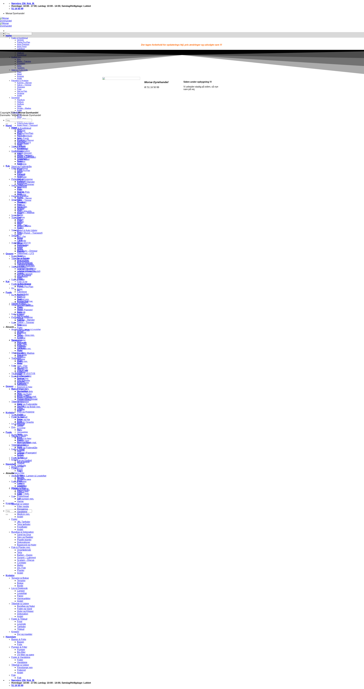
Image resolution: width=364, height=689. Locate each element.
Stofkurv (21, 207)
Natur (20, 161)
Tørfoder (21, 626)
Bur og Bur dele (25, 391)
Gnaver (10, 253)
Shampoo (22, 187)
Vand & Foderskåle (21, 304)
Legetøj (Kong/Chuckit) (28, 271)
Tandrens (21, 164)
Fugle (9, 292)
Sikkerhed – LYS (25, 253)
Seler (19, 248)
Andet (20, 177)
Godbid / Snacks (25, 422)
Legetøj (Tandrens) (26, 269)
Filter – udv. (23, 491)
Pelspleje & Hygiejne (22, 179)
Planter (20, 570)
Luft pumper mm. (25, 499)
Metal (19, 117)
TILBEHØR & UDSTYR (23, 373)
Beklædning (23, 261)
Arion (19, 289)
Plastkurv (21, 217)
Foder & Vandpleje (20, 657)
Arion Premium (24, 136)
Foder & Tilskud (19, 417)
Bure (19, 437)
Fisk (13, 496)
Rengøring (21, 357)
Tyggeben (22, 159)
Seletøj (15, 235)
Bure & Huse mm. (20, 389)
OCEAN (21, 131)
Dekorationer (23, 542)
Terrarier (21, 580)
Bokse (20, 583)
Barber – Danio (24, 555)
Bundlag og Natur (24, 438)
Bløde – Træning (25, 156)
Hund (9, 35)
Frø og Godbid (24, 460)
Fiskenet (21, 670)
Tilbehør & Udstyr (20, 258)
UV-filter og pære (25, 654)
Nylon (20, 238)
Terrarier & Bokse (20, 578)
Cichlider (21, 562)
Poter (19, 189)
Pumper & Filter (17, 473)
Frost (19, 621)
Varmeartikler (22, 432)
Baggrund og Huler (24, 387)
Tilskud (20, 424)
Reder (20, 440)
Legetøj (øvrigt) (24, 274)
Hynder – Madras (25, 212)
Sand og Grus (24, 534)
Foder (13, 366)
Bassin (20, 469)
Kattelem (21, 384)
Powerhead (23, 496)
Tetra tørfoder (23, 524)
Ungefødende (24, 550)
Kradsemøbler (24, 376)
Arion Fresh (23, 138)
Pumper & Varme (20, 488)
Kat (7, 166)
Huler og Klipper (25, 611)
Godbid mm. (17, 151)
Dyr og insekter (24, 634)
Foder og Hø (22, 282)
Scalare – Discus (25, 560)
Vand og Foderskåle (21, 166)
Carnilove (22, 141)
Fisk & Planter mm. (20, 547)
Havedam (11, 464)
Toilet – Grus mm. (24, 211)
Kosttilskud (22, 148)
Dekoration (22, 614)
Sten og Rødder (25, 537)
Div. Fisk (21, 568)
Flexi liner (22, 246)
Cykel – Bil (22, 371)
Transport (16, 217)
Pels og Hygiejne (25, 412)
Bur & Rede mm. (19, 435)
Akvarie (21, 478)
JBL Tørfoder (23, 522)
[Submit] (7, 514)
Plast (19, 169)
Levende (21, 624)
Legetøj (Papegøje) (25, 310)
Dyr (12, 288)
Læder (20, 240)
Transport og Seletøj (27, 399)
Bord (19, 481)
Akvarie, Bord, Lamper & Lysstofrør (28, 476)
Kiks (19, 154)
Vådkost (21, 146)
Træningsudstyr (25, 263)
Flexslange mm (25, 667)
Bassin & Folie (18, 639)
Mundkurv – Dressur (27, 251)
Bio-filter (21, 652)
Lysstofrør (21, 428)
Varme (20, 501)
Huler (20, 210)
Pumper (21, 649)
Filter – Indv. (23, 493)
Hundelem (22, 276)
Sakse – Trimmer (24, 200)
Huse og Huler (24, 394)
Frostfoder (22, 527)
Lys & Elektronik (19, 588)
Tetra (19, 552)
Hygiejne (21, 194)
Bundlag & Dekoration (22, 532)
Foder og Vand (24, 608)
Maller (20, 565)
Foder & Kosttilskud (19, 38)
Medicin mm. (22, 361)
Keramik (21, 174)
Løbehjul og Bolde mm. (29, 407)
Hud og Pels (23, 192)
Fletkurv (21, 205)
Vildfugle (21, 465)
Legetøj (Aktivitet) (24, 153)
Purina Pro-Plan (23, 170)
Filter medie (23, 506)
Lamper (21, 483)
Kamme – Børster (24, 198)
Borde (20, 585)
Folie (19, 644)
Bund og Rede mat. (27, 396)
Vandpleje (21, 359)
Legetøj (21, 381)
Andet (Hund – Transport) (27, 125)
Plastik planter (24, 539)
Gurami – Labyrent (26, 557)
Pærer (20, 596)
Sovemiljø (16, 200)
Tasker (20, 228)
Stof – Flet (21, 236)
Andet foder (23, 143)
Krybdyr (10, 412)
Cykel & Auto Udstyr (25, 123)
